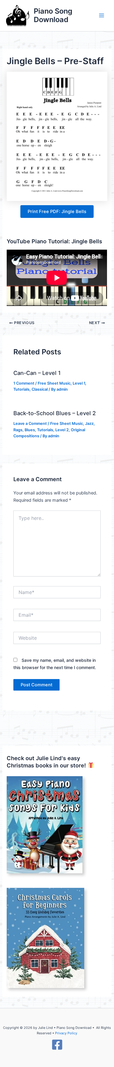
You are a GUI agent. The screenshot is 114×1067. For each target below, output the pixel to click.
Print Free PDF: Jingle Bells (57, 211)
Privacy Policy (66, 1033)
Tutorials (21, 389)
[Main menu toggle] (101, 15)
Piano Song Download (53, 15)
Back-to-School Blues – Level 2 (54, 413)
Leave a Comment (30, 423)
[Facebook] (57, 1044)
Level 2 (62, 430)
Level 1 (79, 383)
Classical (40, 389)
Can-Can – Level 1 (37, 372)
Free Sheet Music (54, 383)
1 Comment (23, 383)
